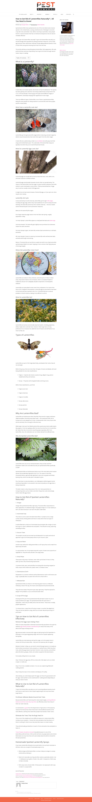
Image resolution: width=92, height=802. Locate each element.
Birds (62, 14)
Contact (54, 798)
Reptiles (55, 14)
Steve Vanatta (40, 24)
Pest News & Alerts (23, 14)
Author (17, 781)
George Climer (24, 24)
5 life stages (50, 201)
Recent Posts (22, 781)
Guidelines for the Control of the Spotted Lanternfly (24, 774)
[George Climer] (18, 786)
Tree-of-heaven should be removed (24, 732)
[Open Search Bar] (73, 14)
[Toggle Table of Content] (28, 58)
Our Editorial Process (48, 798)
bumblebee (40, 141)
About (42, 798)
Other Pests (68, 14)
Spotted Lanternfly (19, 773)
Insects (31, 14)
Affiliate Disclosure (60, 798)
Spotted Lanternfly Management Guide (29, 776)
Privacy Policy (30, 798)
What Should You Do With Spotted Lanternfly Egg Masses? (33, 777)
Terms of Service (37, 798)
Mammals (47, 14)
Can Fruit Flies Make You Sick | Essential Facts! (24, 792)
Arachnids (39, 14)
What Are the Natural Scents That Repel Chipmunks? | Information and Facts (29, 793)
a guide (26, 707)
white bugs (52, 220)
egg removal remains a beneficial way (29, 626)
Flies (17, 791)
